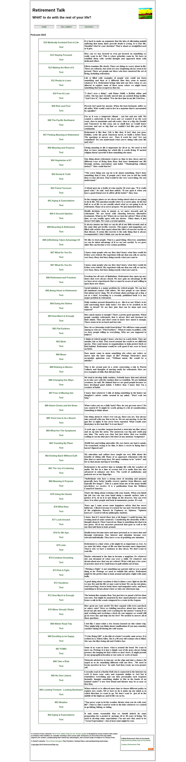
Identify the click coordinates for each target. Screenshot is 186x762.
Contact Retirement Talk (130, 744)
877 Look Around (61, 520)
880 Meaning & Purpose (61, 481)
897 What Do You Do (61, 252)
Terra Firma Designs (54, 741)
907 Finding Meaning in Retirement (61, 135)
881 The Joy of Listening (61, 468)
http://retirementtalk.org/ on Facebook (135, 740)
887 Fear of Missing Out (61, 393)
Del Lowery (66, 27)
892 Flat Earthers (61, 328)
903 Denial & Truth (61, 174)
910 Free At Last (61, 93)
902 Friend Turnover (61, 188)
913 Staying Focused (61, 55)
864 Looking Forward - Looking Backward (61, 690)
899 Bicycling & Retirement (61, 227)
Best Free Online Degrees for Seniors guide (69, 734)
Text (61, 47)
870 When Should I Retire (61, 609)
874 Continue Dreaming (61, 558)
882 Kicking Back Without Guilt (61, 456)
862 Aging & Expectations (61, 715)
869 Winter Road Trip (61, 624)
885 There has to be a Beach (61, 418)
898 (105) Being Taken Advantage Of (61, 240)
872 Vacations (61, 583)
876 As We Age (61, 533)
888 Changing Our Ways (61, 380)
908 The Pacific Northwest (61, 120)
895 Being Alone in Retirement (61, 290)
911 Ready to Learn (61, 80)
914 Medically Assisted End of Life (61, 42)
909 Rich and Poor (61, 106)
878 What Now (61, 507)
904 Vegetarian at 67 (61, 160)
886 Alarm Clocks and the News (61, 405)
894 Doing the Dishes (61, 303)
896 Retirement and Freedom (61, 277)
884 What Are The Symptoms (61, 430)
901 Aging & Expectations (61, 201)
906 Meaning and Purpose (61, 148)
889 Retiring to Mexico (61, 367)
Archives (89, 27)
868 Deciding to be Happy (61, 636)
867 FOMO (61, 649)
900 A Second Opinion (61, 213)
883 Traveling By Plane (61, 443)
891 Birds (61, 341)
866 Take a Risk (61, 661)
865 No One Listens (61, 675)
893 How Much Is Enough (61, 316)
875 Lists (61, 545)
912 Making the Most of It (61, 67)
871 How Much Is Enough (61, 595)
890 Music (61, 354)
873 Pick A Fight (61, 570)
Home (44, 27)
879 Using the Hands (61, 494)
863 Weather (61, 702)
